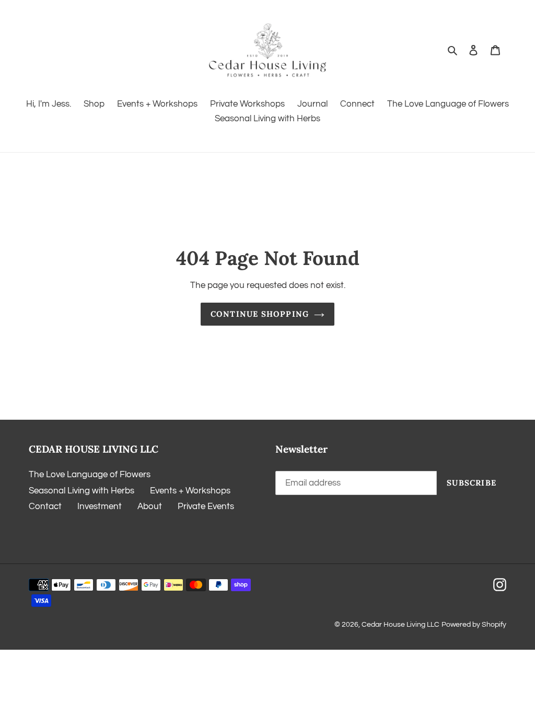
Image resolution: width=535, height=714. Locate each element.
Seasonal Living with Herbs (81, 491)
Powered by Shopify (473, 624)
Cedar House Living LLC (400, 624)
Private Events (206, 506)
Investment (99, 506)
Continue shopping (260, 314)
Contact (45, 506)
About (149, 506)
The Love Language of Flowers (89, 474)
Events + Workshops (190, 491)
